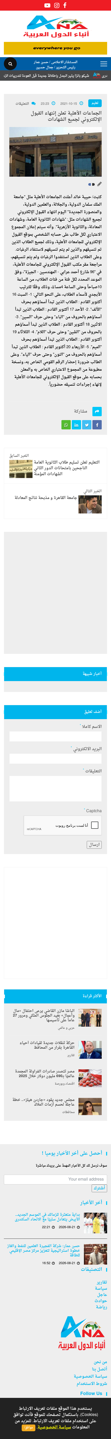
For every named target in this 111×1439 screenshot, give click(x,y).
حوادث (100, 1301)
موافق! (28, 1427)
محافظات (68, 1112)
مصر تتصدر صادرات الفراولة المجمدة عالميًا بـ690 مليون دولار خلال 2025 (45, 1074)
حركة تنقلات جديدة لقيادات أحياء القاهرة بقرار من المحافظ (47, 1045)
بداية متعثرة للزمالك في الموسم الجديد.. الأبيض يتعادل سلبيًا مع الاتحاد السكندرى (47, 1217)
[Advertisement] (55, 592)
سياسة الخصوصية (90, 1377)
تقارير (71, 1056)
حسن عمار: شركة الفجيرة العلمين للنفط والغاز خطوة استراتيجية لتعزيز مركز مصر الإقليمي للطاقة (43, 1251)
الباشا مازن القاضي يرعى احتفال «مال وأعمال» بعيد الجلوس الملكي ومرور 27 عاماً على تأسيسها (44, 1016)
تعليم (95, 103)
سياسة (101, 1289)
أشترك (99, 1188)
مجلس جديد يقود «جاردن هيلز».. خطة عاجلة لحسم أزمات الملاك (43, 1102)
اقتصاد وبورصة (65, 1084)
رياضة (101, 1307)
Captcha (93, 811)
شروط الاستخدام (92, 1384)
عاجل (102, 1295)
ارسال (94, 845)
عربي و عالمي (66, 1028)
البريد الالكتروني (86, 749)
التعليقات (22, 104)
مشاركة (80, 411)
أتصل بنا (99, 1369)
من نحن (100, 1362)
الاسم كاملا (91, 727)
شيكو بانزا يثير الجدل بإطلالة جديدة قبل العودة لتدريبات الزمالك (54, 76)
